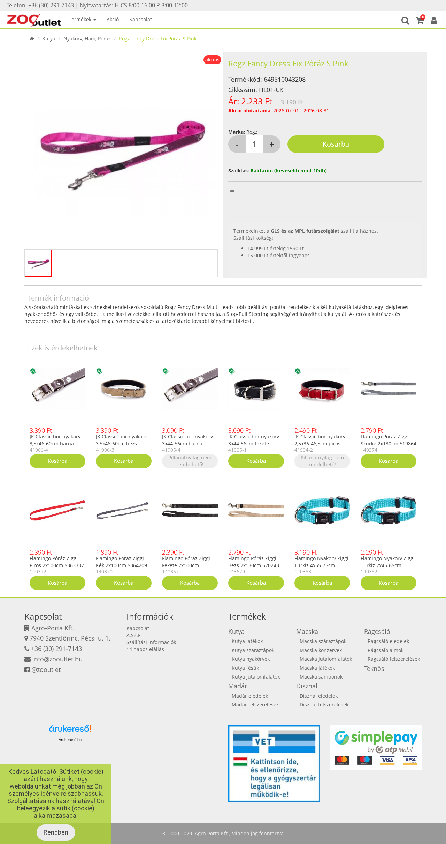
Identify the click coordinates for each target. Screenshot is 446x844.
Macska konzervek (321, 650)
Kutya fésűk (245, 668)
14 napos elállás (145, 649)
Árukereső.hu (70, 740)
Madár (237, 686)
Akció (113, 19)
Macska (307, 631)
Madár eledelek (250, 696)
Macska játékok (317, 668)
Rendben (56, 832)
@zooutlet (46, 669)
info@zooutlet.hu (57, 659)
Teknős (374, 668)
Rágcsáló (377, 631)
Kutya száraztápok (253, 650)
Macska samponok (321, 676)
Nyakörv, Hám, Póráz (87, 38)
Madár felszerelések (255, 704)
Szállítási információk (151, 642)
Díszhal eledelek (319, 696)
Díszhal (306, 686)
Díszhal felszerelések (324, 704)
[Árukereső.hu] (70, 731)
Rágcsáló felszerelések (394, 659)
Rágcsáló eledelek (388, 641)
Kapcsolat (140, 19)
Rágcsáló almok (385, 650)
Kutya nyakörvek (251, 659)
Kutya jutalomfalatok (256, 676)
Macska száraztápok (323, 641)
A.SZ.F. (134, 635)
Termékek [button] (81, 19)
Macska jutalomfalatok (326, 659)
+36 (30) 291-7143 (56, 648)
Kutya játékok (247, 641)
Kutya (48, 38)
